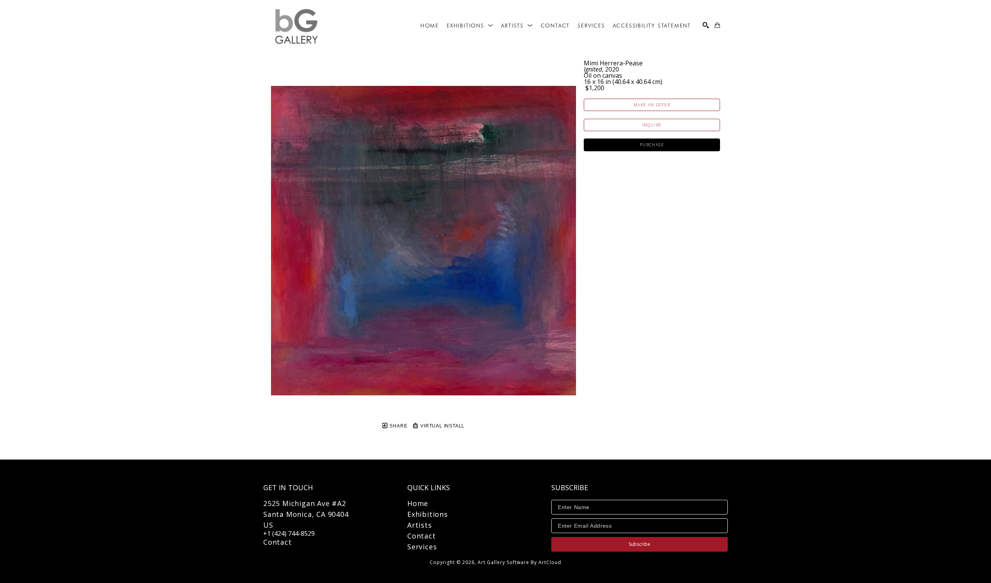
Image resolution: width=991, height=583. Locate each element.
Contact (277, 542)
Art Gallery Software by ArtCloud (519, 562)
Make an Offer (652, 105)
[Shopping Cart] (717, 25)
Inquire (652, 125)
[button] (470, 25)
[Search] (706, 25)
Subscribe (639, 544)
